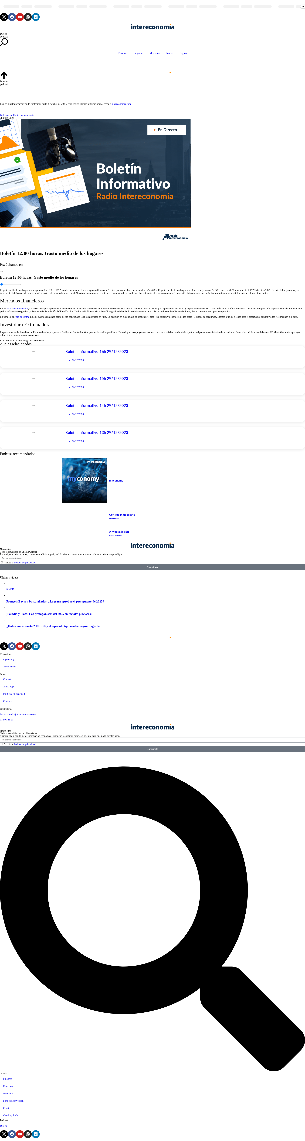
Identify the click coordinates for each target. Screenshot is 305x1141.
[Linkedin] (36, 17)
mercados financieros (17, 308)
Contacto (7, 679)
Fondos (169, 53)
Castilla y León (10, 1115)
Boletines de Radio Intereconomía (17, 115)
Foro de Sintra (21, 316)
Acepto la (20, 562)
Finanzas (122, 53)
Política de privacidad (25, 562)
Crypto (183, 53)
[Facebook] (12, 17)
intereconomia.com (121, 104)
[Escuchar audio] (1, 270)
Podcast (4, 1120)
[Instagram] (28, 17)
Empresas (138, 53)
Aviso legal (8, 686)
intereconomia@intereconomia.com (18, 714)
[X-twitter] (4, 17)
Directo (3, 33)
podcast (4, 36)
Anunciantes (9, 666)
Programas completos (33, 340)
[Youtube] (20, 17)
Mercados (154, 53)
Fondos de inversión (13, 1100)
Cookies (7, 701)
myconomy (8, 659)
